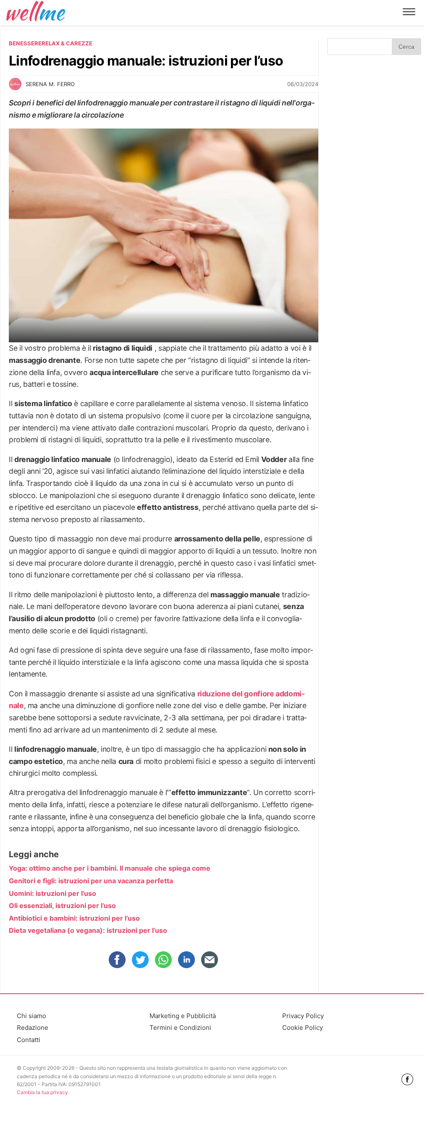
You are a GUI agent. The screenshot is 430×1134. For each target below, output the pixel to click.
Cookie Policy (302, 1028)
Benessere (25, 43)
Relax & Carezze (67, 43)
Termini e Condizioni (180, 1028)
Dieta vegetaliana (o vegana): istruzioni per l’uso (88, 930)
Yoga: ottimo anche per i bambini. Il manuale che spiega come (109, 868)
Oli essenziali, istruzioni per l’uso (62, 905)
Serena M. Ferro (50, 84)
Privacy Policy (303, 1016)
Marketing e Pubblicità (182, 1016)
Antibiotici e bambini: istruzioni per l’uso (74, 918)
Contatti (28, 1040)
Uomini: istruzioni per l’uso (52, 893)
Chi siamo (31, 1016)
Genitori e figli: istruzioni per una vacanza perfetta (91, 881)
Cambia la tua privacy (42, 1092)
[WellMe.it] (35, 12)
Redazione (32, 1028)
